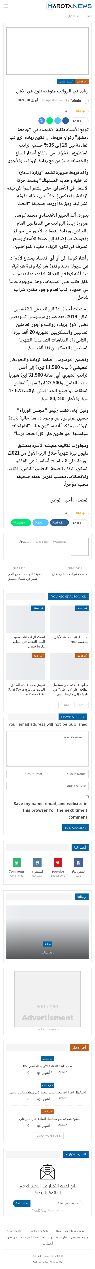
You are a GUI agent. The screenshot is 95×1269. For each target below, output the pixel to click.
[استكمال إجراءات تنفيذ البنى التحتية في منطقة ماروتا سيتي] (25, 619)
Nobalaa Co (56, 1262)
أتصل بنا (47, 1243)
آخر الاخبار (82, 81)
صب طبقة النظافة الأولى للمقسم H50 (47, 1066)
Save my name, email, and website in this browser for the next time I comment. (50, 810)
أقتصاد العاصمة (65, 81)
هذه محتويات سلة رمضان (69, 574)
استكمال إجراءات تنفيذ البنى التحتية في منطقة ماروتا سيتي (48, 1092)
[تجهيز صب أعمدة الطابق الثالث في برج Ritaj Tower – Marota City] (25, 666)
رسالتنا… (47, 952)
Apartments (14, 1231)
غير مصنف (81, 608)
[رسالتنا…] (47, 932)
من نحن (12, 1237)
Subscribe (22, 1203)
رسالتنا (47, 944)
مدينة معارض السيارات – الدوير (68, 1237)
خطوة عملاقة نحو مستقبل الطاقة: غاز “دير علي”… (47, 1119)
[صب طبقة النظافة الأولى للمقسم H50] (69, 619)
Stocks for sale (38, 1231)
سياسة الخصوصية (32, 1237)
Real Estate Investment (70, 1231)
